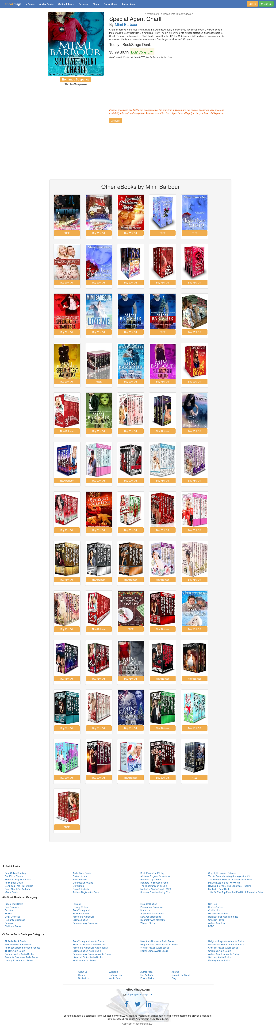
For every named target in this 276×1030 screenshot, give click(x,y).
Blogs (95, 4)
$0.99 (131, 52)
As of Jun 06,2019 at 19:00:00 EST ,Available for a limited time (140, 57)
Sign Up (267, 3)
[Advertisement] (169, 82)
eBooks (30, 4)
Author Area (128, 4)
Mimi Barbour (126, 24)
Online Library (66, 4)
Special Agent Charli (135, 18)
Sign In (252, 3)
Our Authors (110, 4)
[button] (115, 120)
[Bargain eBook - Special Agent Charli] (76, 44)
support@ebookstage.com (139, 994)
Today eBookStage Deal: (130, 44)
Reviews (83, 4)
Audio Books (46, 4)
